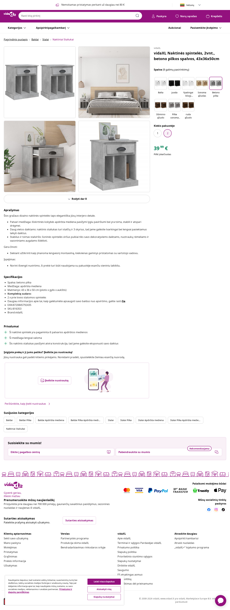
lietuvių (190, 5)
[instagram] (216, 509)
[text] (161, 149)
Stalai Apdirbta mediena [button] (151, 420)
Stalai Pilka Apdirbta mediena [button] (185, 420)
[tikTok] (223, 509)
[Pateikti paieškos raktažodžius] (137, 15)
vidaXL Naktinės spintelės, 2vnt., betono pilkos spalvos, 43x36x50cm (186, 55)
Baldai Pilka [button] (25, 420)
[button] (160, 87)
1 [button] (157, 133)
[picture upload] (98, 380)
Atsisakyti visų (104, 589)
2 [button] (167, 133)
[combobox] (80, 16)
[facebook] (208, 509)
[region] (64, 590)
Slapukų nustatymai (129, 561)
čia (123, 301)
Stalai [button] (111, 420)
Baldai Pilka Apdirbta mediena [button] (86, 420)
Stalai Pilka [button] (126, 420)
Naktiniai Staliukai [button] (15, 428)
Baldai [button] (9, 420)
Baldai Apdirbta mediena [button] (51, 420)
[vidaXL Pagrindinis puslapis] (10, 14)
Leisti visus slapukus (104, 581)
